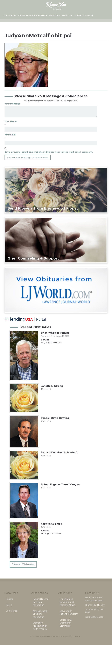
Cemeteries (11, 610)
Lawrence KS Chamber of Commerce (66, 622)
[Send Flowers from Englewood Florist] (56, 190)
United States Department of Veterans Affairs (67, 602)
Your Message (12, 103)
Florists (9, 599)
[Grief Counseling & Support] (56, 240)
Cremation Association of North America (40, 625)
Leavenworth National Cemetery (69, 612)
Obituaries (10, 15)
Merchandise (39, 15)
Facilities (54, 15)
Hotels (9, 605)
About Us (66, 15)
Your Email (10, 134)
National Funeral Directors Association (40, 602)
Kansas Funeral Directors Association (40, 613)
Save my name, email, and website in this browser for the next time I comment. (49, 152)
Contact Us (81, 15)
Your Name (11, 121)
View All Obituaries (23, 564)
